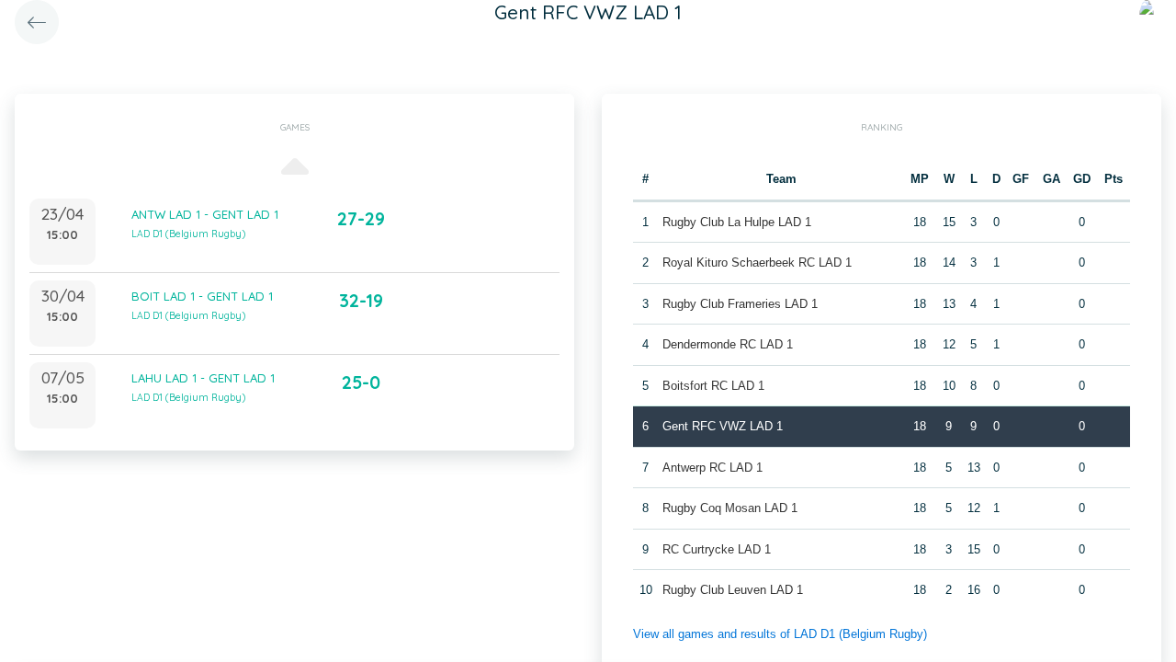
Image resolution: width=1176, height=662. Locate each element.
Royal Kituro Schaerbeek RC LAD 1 (757, 262)
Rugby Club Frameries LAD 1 (740, 304)
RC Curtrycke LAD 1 (716, 549)
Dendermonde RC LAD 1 (727, 344)
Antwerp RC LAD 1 (712, 467)
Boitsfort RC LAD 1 (713, 386)
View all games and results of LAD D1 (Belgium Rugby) (780, 634)
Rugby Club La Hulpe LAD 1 (736, 222)
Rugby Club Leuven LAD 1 (732, 590)
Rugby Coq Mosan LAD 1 (729, 508)
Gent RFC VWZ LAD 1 (722, 426)
